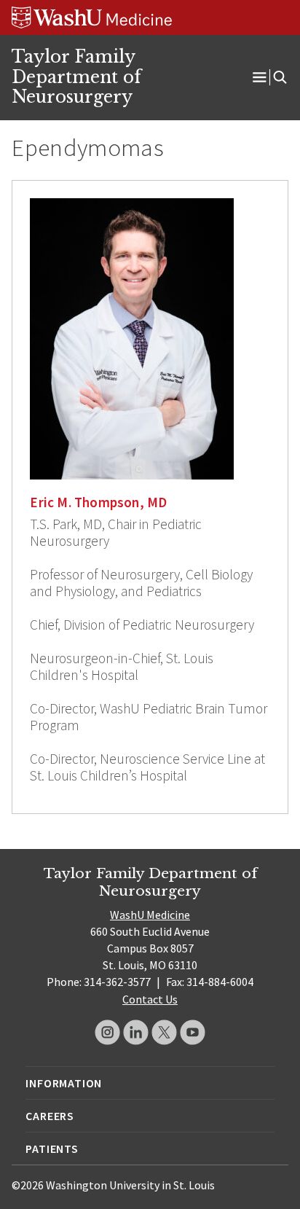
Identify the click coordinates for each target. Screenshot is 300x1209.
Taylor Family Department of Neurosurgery (76, 77)
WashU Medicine (150, 914)
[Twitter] (164, 1032)
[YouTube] (192, 1032)
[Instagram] (107, 1032)
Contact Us (150, 999)
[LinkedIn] (136, 1032)
